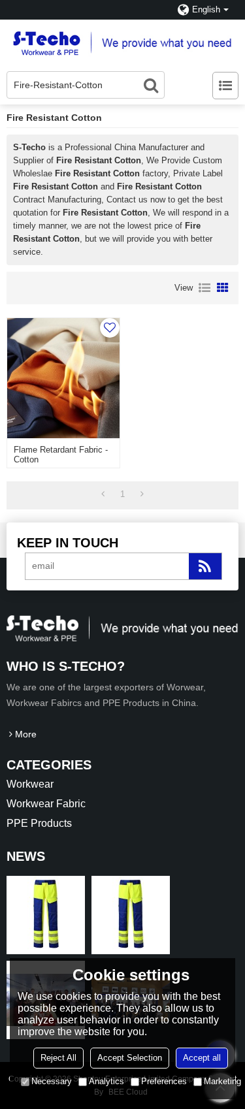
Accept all (202, 1058)
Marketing (222, 1081)
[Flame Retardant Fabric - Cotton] (63, 378)
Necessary (51, 1081)
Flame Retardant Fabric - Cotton (61, 454)
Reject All (58, 1058)
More (26, 734)
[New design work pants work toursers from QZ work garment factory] (46, 915)
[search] (151, 85)
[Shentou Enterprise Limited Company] (122, 42)
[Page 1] (103, 494)
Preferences (164, 1081)
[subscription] (205, 566)
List (204, 288)
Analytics (106, 1081)
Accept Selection (129, 1058)
